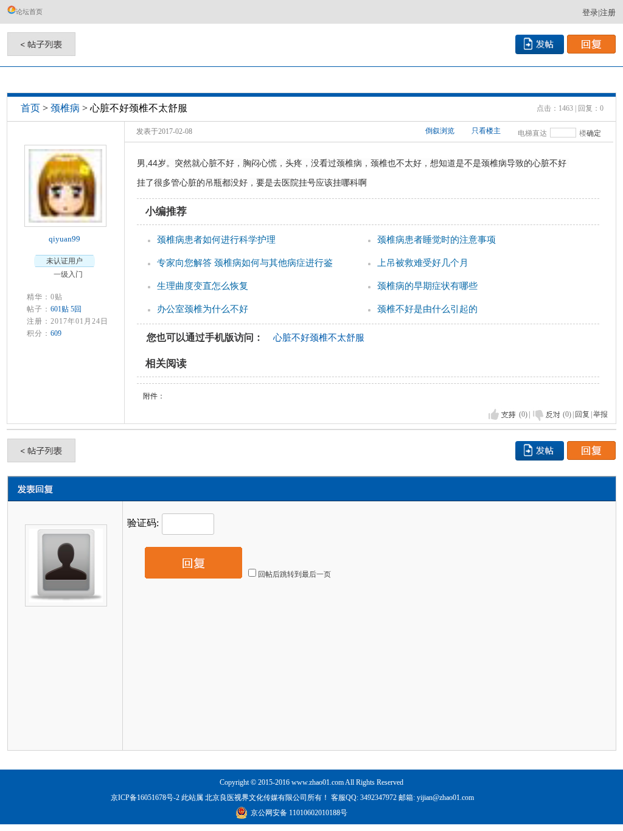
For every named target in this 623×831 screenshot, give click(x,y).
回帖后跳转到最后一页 (294, 574)
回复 (582, 414)
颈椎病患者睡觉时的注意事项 (436, 240)
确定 (593, 133)
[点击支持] (502, 414)
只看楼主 (486, 131)
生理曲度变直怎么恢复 (202, 286)
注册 (608, 12)
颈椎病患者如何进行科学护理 (216, 240)
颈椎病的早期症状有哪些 (427, 286)
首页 (30, 108)
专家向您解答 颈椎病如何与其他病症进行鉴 (245, 263)
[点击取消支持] (546, 414)
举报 (600, 414)
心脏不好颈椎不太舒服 (318, 337)
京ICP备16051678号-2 (145, 797)
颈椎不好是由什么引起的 (427, 309)
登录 (590, 12)
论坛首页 (29, 11)
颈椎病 (65, 108)
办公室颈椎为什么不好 (202, 309)
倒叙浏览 (439, 131)
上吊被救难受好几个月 (422, 263)
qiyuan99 (64, 238)
